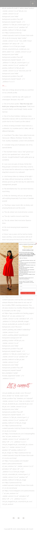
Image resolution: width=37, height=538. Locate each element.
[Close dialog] (36, 243)
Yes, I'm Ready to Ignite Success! (28, 293)
